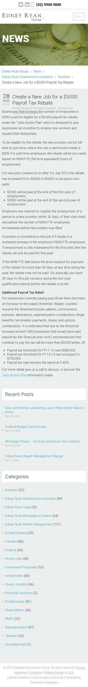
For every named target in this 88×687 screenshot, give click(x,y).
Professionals (15, 601)
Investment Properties (21, 567)
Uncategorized (15, 644)
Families (11, 541)
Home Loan (13, 559)
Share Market (14, 610)
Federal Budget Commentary (26, 427)
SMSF (9, 619)
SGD (71, 672)
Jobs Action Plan (14, 375)
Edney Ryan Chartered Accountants (30, 499)
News (37, 71)
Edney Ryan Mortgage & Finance (28, 516)
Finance (10, 550)
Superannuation (16, 627)
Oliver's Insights (16, 584)
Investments (14, 576)
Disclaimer (36, 672)
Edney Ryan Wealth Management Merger (34, 456)
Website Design (54, 672)
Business (11, 490)
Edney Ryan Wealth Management (28, 524)
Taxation (11, 636)
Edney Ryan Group (15, 71)
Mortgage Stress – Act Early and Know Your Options (42, 441)
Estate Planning (16, 533)
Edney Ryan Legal (17, 507)
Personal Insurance (19, 593)
